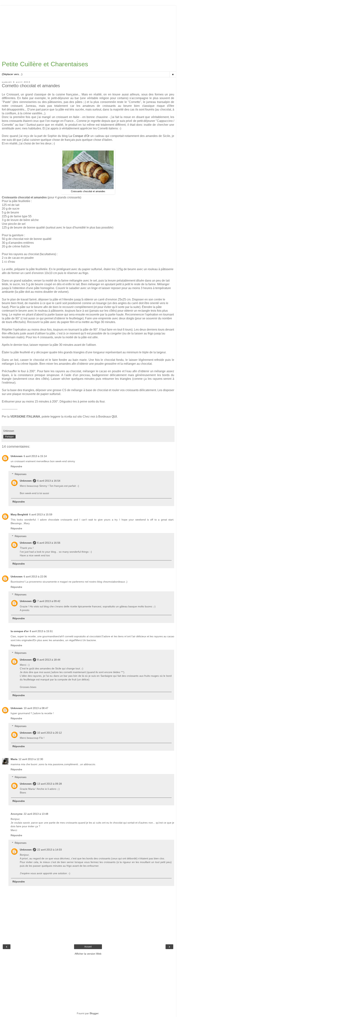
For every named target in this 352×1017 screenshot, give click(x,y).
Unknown (17, 456)
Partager (9, 436)
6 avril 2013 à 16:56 (48, 542)
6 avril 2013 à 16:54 (48, 480)
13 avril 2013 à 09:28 (49, 783)
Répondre (16, 466)
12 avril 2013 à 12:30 (31, 759)
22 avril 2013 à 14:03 (49, 849)
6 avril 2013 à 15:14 (35, 456)
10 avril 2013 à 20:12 (49, 732)
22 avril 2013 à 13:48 (36, 813)
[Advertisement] (88, 31)
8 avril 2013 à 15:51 (41, 631)
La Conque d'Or (79, 135)
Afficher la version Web (88, 953)
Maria (14, 759)
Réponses (20, 474)
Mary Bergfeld (19, 514)
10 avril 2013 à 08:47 (36, 708)
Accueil (88, 946)
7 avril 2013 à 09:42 (48, 601)
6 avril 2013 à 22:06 (35, 576)
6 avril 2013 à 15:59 (40, 514)
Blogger (94, 1013)
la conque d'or (20, 631)
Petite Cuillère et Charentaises (45, 64)
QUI (114, 416)
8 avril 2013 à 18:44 (48, 659)
